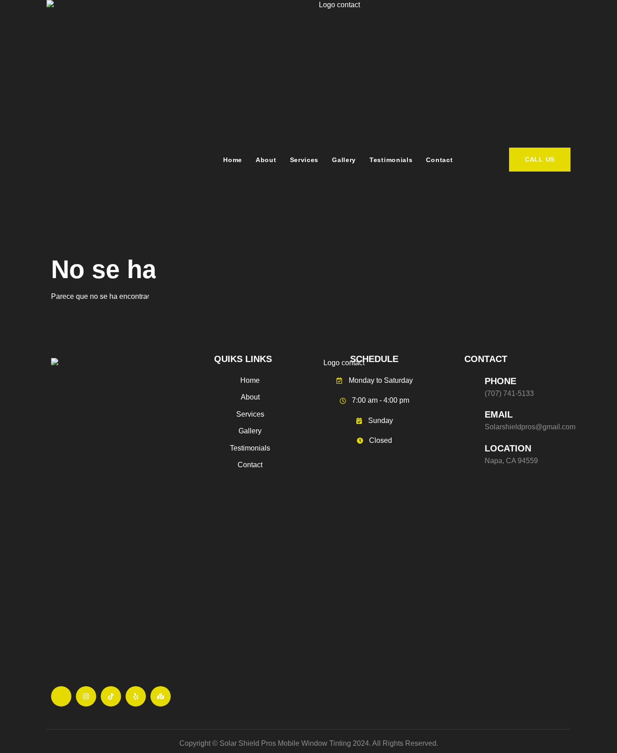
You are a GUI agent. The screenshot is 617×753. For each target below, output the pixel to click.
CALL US (540, 159)
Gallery (344, 159)
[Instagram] (86, 696)
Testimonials (390, 159)
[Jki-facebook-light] (61, 696)
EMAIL (499, 414)
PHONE (500, 381)
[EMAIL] (471, 419)
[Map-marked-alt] (160, 696)
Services (304, 159)
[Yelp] (136, 696)
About (266, 159)
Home (232, 159)
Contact (439, 159)
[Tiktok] (111, 696)
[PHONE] (471, 385)
